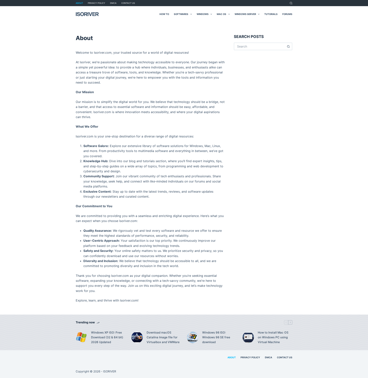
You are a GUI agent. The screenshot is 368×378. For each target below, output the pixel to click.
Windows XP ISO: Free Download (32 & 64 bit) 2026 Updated (107, 337)
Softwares (181, 14)
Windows (203, 14)
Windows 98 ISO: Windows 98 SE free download (216, 337)
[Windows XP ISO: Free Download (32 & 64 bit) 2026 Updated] (81, 337)
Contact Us (128, 3)
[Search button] (288, 46)
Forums (287, 14)
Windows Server (245, 14)
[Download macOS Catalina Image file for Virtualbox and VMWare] (137, 337)
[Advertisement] (266, 85)
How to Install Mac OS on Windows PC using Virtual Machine (273, 337)
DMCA (113, 3)
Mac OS (221, 14)
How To (164, 14)
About (79, 3)
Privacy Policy (96, 3)
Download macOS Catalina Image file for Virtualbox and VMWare (163, 337)
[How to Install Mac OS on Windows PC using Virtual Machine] (248, 337)
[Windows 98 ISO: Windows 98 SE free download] (192, 337)
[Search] (291, 3)
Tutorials (271, 14)
